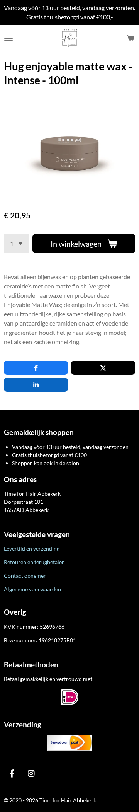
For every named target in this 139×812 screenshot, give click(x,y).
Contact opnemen (25, 575)
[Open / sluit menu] (8, 38)
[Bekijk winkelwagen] (130, 38)
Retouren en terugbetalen (34, 562)
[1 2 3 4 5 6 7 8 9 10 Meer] (16, 243)
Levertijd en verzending (31, 548)
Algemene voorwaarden (32, 589)
